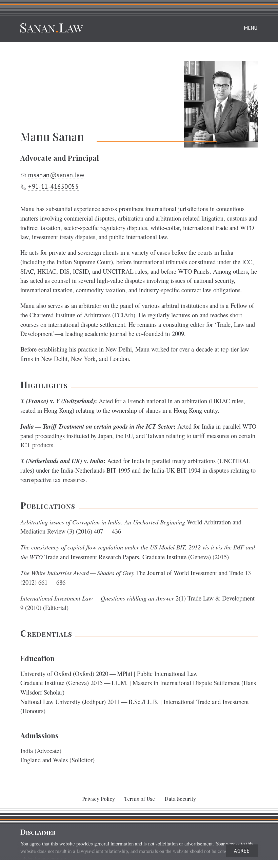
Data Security (180, 798)
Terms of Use (139, 798)
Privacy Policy (98, 798)
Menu (251, 28)
